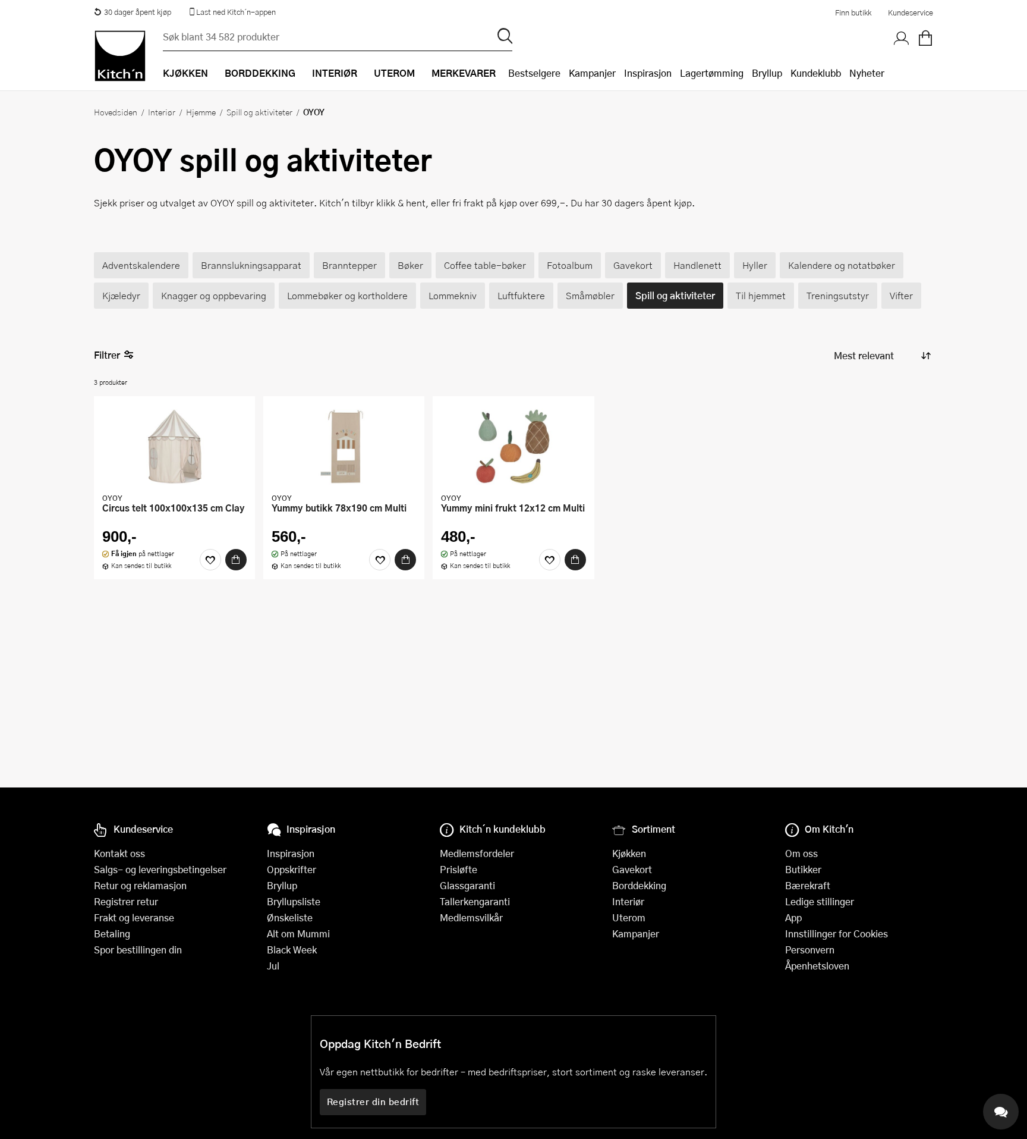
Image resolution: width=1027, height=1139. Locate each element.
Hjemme (201, 112)
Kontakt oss (119, 853)
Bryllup (767, 73)
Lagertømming (712, 73)
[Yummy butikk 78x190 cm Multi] (344, 446)
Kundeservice (910, 12)
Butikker (803, 869)
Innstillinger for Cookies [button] (836, 933)
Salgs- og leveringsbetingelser (160, 869)
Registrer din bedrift (373, 1101)
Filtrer (107, 355)
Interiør (161, 112)
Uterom (628, 917)
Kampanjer (592, 73)
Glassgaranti (467, 885)
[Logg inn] (901, 39)
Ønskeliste (290, 917)
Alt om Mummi (298, 933)
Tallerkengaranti (475, 901)
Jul (273, 965)
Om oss (801, 853)
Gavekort (632, 869)
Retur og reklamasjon (140, 885)
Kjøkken (629, 853)
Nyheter (866, 73)
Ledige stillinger (819, 901)
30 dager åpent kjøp (137, 12)
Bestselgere (534, 73)
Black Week (292, 949)
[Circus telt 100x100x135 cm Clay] (174, 446)
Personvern (809, 949)
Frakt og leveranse (134, 917)
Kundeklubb (815, 73)
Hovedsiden (115, 112)
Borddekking (639, 885)
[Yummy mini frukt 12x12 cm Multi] (513, 446)
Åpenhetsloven (817, 965)
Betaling (112, 933)
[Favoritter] (210, 559)
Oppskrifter (291, 869)
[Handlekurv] (925, 39)
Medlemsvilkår (471, 917)
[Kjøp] (236, 559)
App (793, 917)
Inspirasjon (648, 73)
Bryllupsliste (293, 901)
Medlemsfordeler (477, 853)
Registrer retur (126, 901)
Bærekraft (807, 885)
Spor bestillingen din (138, 949)
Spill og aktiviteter (259, 112)
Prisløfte (458, 869)
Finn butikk (853, 12)
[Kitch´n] (120, 55)
